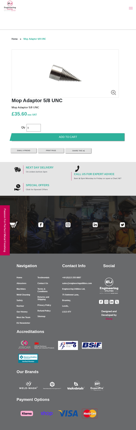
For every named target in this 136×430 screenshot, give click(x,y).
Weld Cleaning (23, 295)
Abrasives (21, 283)
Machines (21, 289)
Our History (22, 312)
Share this (77, 151)
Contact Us (42, 283)
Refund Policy (44, 311)
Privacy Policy (44, 305)
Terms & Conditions (42, 290)
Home (15, 39)
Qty (23, 127)
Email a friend (23, 150)
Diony (109, 318)
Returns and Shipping (43, 298)
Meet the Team (23, 317)
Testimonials (43, 277)
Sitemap (41, 316)
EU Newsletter (23, 323)
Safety (20, 300)
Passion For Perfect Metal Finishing (4, 230)
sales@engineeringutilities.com (77, 283)
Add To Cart (68, 137)
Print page (51, 150)
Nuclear (20, 306)
